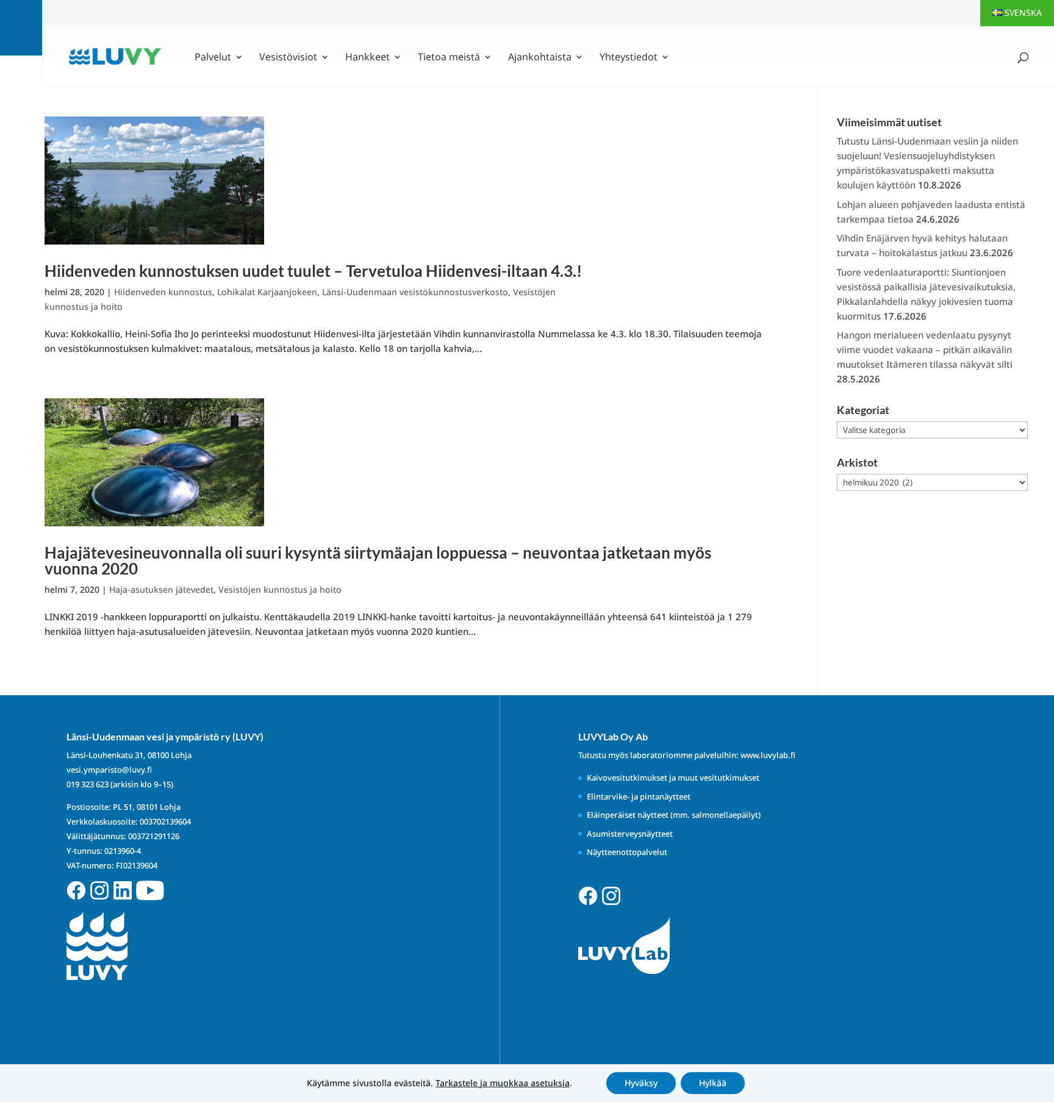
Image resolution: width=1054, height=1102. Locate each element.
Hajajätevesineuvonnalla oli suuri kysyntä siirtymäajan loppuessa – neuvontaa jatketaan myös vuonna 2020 (378, 560)
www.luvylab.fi (767, 755)
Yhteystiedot (629, 57)
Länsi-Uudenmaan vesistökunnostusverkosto (415, 292)
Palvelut (213, 57)
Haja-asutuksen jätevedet (161, 589)
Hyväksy (641, 1083)
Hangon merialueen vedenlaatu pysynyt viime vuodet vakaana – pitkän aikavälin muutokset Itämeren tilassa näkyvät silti (925, 349)
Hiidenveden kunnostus (163, 292)
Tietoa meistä (449, 57)
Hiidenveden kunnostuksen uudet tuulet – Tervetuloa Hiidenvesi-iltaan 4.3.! (313, 271)
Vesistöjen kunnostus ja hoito (280, 589)
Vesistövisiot (288, 57)
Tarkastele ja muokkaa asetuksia (503, 1083)
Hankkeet (367, 57)
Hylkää (712, 1083)
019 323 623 (87, 784)
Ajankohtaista (540, 57)
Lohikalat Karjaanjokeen (267, 292)
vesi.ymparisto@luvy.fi (109, 769)
